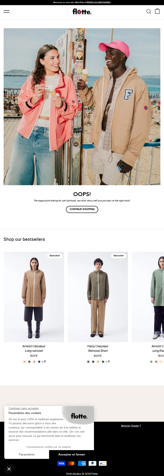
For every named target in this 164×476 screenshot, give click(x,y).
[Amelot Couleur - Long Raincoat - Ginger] (156, 361)
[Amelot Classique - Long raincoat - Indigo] (39, 361)
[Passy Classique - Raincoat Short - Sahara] (98, 361)
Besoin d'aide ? (131, 426)
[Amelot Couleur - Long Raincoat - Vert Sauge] (151, 361)
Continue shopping (82, 209)
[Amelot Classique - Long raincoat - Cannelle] (34, 361)
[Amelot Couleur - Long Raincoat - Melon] (161, 361)
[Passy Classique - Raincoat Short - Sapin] (103, 361)
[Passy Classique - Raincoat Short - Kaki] (88, 361)
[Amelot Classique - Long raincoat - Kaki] (29, 361)
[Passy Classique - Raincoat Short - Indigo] (93, 361)
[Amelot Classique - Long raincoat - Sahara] (24, 361)
